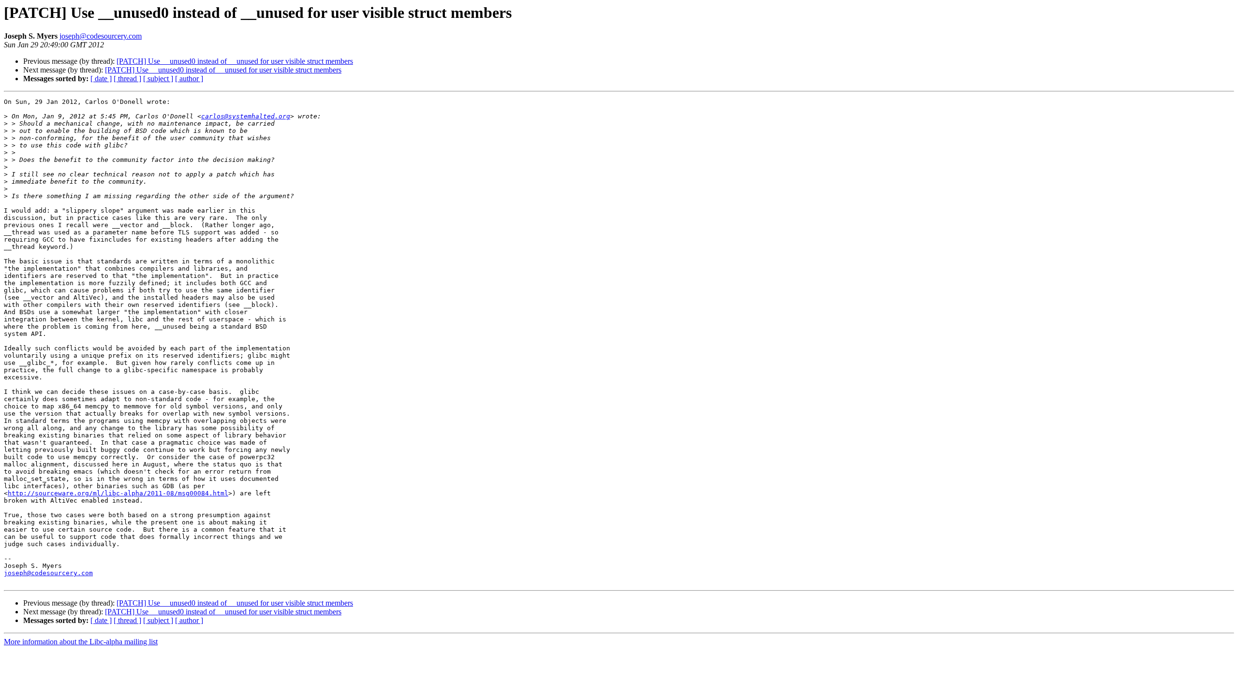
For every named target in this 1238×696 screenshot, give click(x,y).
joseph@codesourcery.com (100, 36)
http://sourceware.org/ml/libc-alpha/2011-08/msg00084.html (118, 493)
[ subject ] (158, 78)
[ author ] (189, 78)
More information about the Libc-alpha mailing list (81, 642)
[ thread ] (127, 78)
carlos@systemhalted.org (245, 116)
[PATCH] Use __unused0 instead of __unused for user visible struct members (235, 61)
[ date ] (101, 78)
